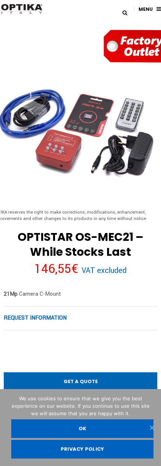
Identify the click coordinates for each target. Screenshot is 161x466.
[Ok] (151, 427)
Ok (82, 428)
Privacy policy (82, 449)
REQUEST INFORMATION (35, 318)
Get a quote (81, 381)
